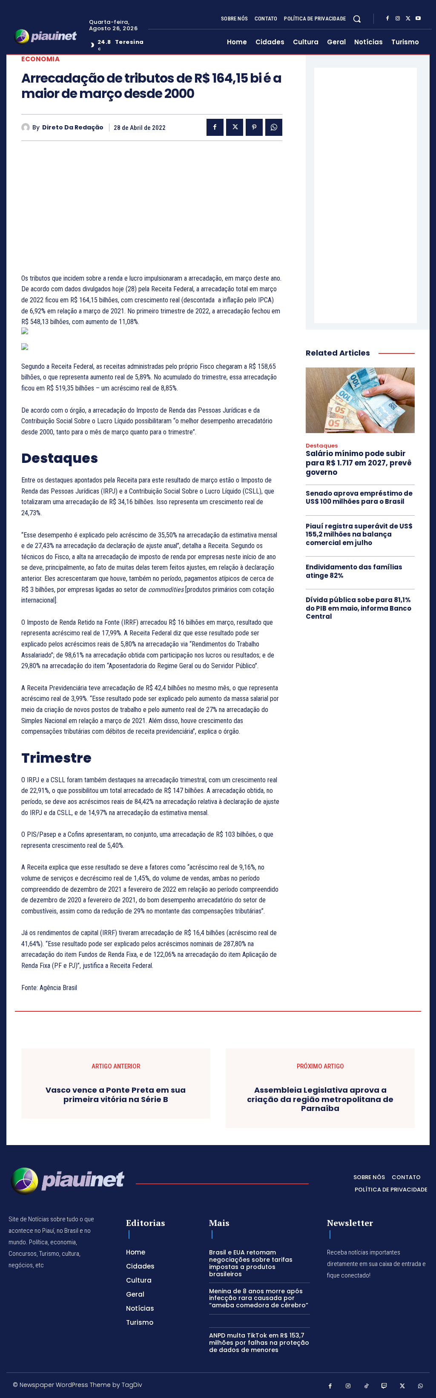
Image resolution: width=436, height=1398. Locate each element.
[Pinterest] (254, 127)
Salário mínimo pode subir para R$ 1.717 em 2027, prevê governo (359, 462)
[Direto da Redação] (26, 127)
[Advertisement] (151, 213)
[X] (408, 19)
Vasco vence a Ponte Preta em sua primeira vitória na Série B (116, 1094)
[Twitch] (385, 1386)
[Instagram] (398, 19)
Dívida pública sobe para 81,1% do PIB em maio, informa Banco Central (358, 608)
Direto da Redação (72, 127)
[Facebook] (387, 19)
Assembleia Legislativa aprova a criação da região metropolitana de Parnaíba (320, 1099)
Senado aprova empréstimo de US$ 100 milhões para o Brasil (359, 497)
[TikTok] (366, 1386)
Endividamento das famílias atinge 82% (354, 571)
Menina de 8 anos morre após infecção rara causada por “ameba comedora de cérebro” (258, 1298)
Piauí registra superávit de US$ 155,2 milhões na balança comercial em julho (359, 534)
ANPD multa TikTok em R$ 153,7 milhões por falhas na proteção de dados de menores (259, 1342)
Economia (40, 59)
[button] (357, 19)
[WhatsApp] (273, 127)
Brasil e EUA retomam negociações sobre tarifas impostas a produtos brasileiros (251, 1263)
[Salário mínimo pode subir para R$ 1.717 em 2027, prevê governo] (360, 400)
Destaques (322, 445)
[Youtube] (418, 19)
